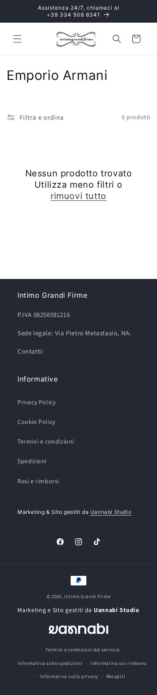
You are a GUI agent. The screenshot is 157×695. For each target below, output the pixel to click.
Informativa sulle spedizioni (50, 663)
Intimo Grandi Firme (87, 596)
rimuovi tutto (78, 196)
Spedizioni (32, 461)
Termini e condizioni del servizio (82, 650)
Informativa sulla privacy (69, 676)
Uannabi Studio (110, 512)
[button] (17, 38)
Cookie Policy (36, 422)
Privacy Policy (36, 402)
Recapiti (116, 676)
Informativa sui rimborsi (119, 663)
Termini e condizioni (45, 441)
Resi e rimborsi (38, 481)
